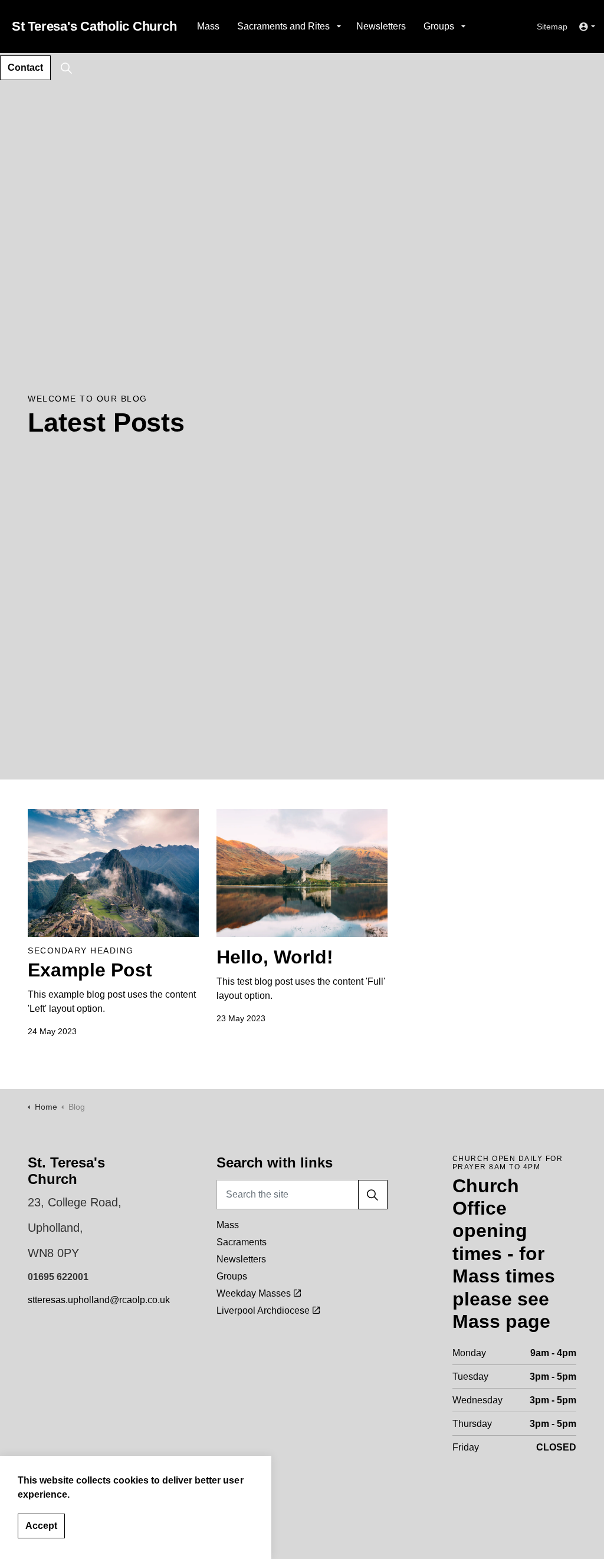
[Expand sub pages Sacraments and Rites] (338, 26)
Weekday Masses (253, 1293)
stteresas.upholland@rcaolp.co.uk (99, 1300)
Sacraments (241, 1242)
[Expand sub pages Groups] (463, 26)
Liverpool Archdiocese (263, 1310)
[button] (373, 1194)
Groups (439, 26)
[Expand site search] (66, 68)
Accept (41, 1526)
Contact (25, 68)
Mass (208, 26)
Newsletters (381, 26)
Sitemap (552, 26)
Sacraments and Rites (283, 26)
